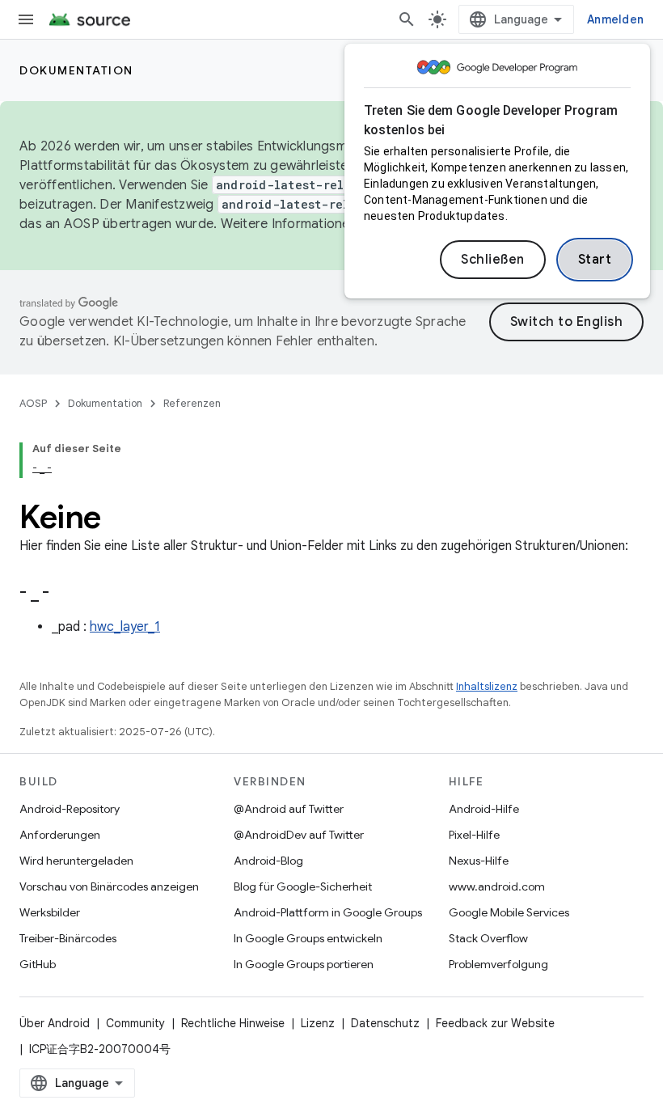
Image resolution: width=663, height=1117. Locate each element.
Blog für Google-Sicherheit (303, 886)
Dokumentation (76, 70)
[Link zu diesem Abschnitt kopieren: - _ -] (69, 593)
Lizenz (318, 1023)
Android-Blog (268, 860)
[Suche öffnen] (406, 19)
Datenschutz (385, 1023)
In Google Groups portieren (304, 964)
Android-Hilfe (484, 809)
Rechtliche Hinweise (233, 1023)
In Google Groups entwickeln (308, 938)
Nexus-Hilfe (479, 860)
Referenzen (192, 403)
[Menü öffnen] (26, 19)
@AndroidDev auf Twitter (299, 834)
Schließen (493, 260)
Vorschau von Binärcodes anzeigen (109, 886)
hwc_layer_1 (125, 627)
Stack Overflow (488, 938)
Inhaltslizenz (486, 686)
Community (135, 1023)
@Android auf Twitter (289, 809)
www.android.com (497, 886)
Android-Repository (69, 809)
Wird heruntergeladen (76, 860)
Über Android (54, 1023)
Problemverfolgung (498, 964)
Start (595, 260)
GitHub (37, 964)
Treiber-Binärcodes (67, 938)
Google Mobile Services (509, 912)
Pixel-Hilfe (474, 834)
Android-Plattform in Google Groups (328, 912)
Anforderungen (59, 834)
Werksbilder (49, 912)
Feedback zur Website (495, 1023)
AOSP (33, 403)
